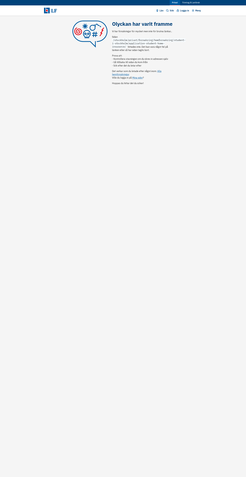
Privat (175, 2)
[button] (159, 10)
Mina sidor (137, 77)
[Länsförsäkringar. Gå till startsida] (50, 10)
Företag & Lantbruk (191, 2)
